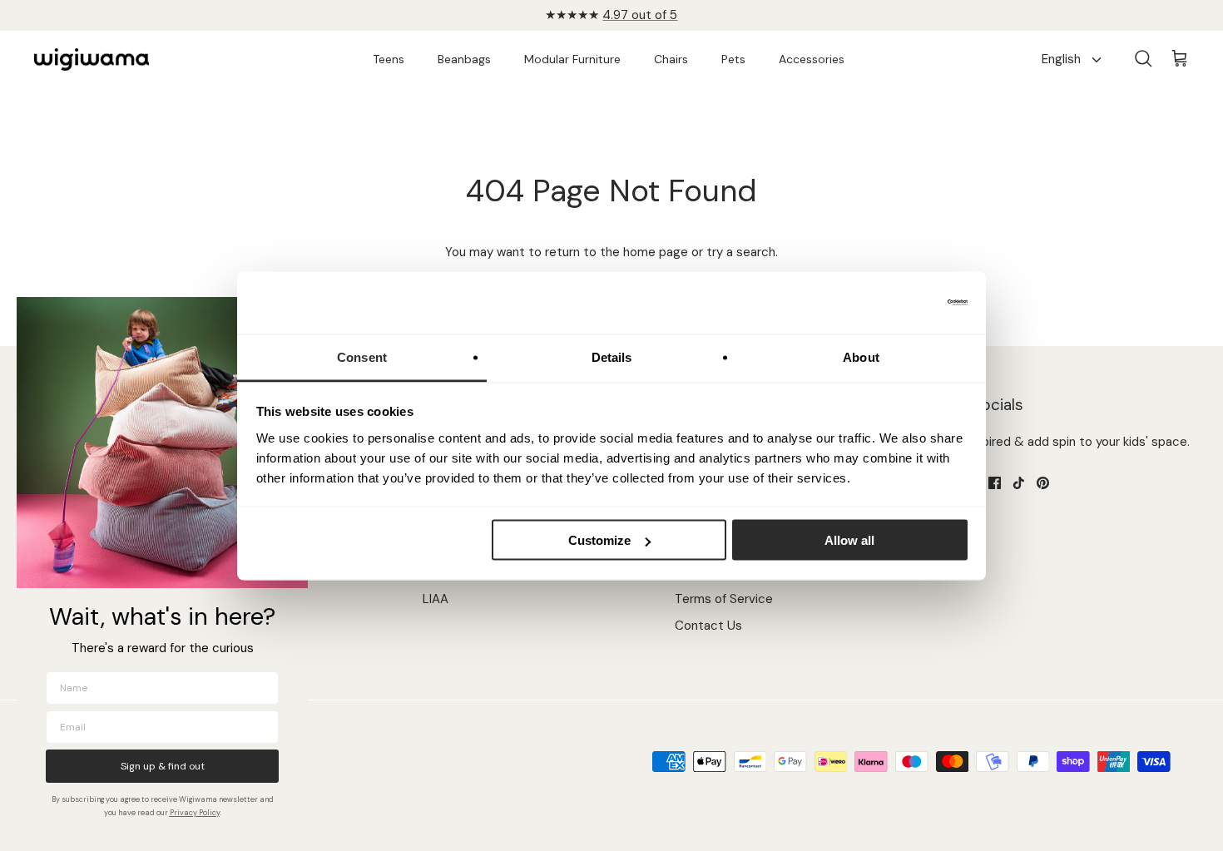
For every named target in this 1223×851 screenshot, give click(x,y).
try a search (740, 252)
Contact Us (708, 625)
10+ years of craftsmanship (612, 21)
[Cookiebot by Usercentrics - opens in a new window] (895, 302)
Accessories (811, 59)
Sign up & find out (163, 766)
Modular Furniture (572, 59)
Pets (733, 59)
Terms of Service (724, 599)
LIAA (435, 599)
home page (655, 252)
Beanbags (464, 59)
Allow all (849, 540)
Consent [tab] (362, 356)
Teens (388, 59)
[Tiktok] (1019, 483)
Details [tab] (612, 356)
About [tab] (861, 356)
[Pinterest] (1043, 483)
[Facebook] (994, 483)
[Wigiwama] (91, 59)
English (1061, 59)
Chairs (671, 59)
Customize (599, 540)
